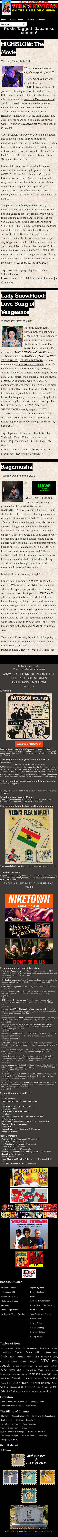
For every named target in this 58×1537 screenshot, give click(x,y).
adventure (9, 1348)
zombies (47, 1391)
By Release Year (8, 1314)
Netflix (47, 1370)
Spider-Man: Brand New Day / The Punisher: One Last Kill (25, 1121)
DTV (32, 1292)
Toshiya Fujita (38, 441)
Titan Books (31, 1406)
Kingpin (21, 991)
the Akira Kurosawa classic (39, 99)
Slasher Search (40, 1382)
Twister (4, 1156)
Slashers (40, 1292)
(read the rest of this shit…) (32, 262)
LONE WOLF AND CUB (30, 364)
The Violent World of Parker (12, 1406)
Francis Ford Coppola (40, 637)
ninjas (8, 1374)
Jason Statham (50, 1366)
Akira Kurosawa (17, 637)
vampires (25, 1391)
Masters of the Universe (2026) (14, 1124)
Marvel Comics (16, 1370)
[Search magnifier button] (24, 24)
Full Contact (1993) (9, 1109)
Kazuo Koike (21, 437)
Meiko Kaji (7, 441)
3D (2, 1348)
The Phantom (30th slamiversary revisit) (17, 1106)
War (34, 649)
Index (3, 1310)
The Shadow (6, 1114)
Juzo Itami (34, 433)
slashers (21, 1382)
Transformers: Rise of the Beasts (15, 1111)
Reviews (31, 20)
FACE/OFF (46, 593)
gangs (24, 270)
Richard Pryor (26, 1428)
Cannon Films (50, 1353)
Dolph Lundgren (36, 1310)
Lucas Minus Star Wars (14, 645)
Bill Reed (5, 980)
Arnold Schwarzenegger (40, 1301)
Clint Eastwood (49, 1305)
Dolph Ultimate (7, 1420)
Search (42, 20)
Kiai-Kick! (19, 1420)
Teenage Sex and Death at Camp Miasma (35, 1024)
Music (39, 278)
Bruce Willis (35, 1305)
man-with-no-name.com (10, 1424)
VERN (3, 1074)
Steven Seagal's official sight (12, 1432)
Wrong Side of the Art (9, 1440)
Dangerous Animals (9, 1131)
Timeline (21, 1314)
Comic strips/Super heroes (35, 449)
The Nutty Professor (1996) (12, 1164)
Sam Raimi (5, 1379)
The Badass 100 (8, 1292)
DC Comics (12, 1361)
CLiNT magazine (7, 1450)
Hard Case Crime (37, 1402)
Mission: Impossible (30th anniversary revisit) (19, 1151)
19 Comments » (47, 649)
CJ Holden (5, 987)
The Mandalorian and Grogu (12, 1144)
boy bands (13, 270)
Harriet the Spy (7, 1154)
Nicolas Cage (35, 1319)
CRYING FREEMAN (31, 360)
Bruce (18, 1352)
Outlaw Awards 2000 (9, 1301)
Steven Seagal (36, 1323)
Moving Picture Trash (9, 1428)
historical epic (26, 641)
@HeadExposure (30, 123)
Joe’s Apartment (8, 1119)
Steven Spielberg (37, 1328)
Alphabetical (14, 1310)
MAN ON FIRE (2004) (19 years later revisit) (28, 1009)
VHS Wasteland (27, 1436)
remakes (34, 1373)
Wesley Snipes (36, 1337)
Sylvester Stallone (37, 1332)
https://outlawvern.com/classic (29, 1533)
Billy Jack (5, 1416)
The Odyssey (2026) (9, 1149)
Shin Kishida (22, 441)
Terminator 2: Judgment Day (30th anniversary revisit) (23, 1116)
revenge (46, 1374)
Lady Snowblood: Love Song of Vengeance (23, 303)
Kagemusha (17, 466)
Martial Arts (27, 278)
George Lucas (9, 641)
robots (55, 1374)
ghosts (30, 1366)
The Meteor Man (19, 1000)
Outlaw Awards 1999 (9, 1296)
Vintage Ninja (42, 1436)
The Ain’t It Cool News (36, 1432)
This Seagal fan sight (9, 1436)
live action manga (39, 437)
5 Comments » (35, 453)
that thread (29, 134)
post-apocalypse (20, 1374)
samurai (38, 1379)
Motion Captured (29, 1424)
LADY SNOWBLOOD (25, 356)
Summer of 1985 (32, 1387)
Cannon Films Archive (20, 1416)
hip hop (38, 1366)
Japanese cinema (38, 270)
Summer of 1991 (49, 1387)
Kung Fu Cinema (33, 1420)
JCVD (4, 1370)
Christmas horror (24, 1357)
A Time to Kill (6, 1126)
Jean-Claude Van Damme (40, 1314)
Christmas (7, 1356)
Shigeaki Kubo (9, 274)
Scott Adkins (50, 1378)
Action (15, 278)
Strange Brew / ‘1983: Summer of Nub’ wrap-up (20, 1129)
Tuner (20, 1018)
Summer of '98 (16, 1387)
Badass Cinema (16, 20)
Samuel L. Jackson (22, 1378)
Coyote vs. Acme (18, 971)
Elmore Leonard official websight (14, 1402)
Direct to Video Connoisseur (43, 1416)
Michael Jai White (34, 1370)
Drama (16, 649)
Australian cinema (48, 1348)
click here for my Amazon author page (29, 764)
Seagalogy (6, 1383)
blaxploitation (6, 1353)
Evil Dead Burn (17, 1033)
